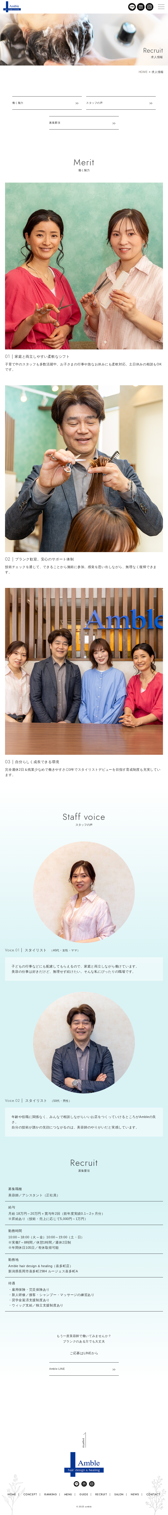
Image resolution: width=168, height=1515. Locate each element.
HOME (143, 72)
